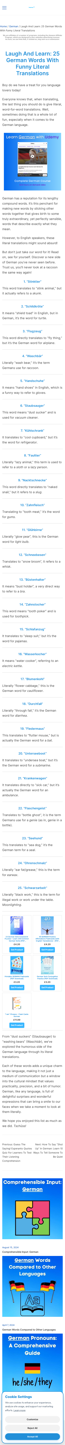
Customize (32, 1419)
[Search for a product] (57, 7)
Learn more (19, 1410)
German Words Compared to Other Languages (29, 1329)
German (13, 26)
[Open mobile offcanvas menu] (4, 7)
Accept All (32, 1436)
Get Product (17, 949)
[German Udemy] (32, 133)
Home (3, 26)
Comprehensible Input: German (20, 1251)
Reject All (32, 1428)
